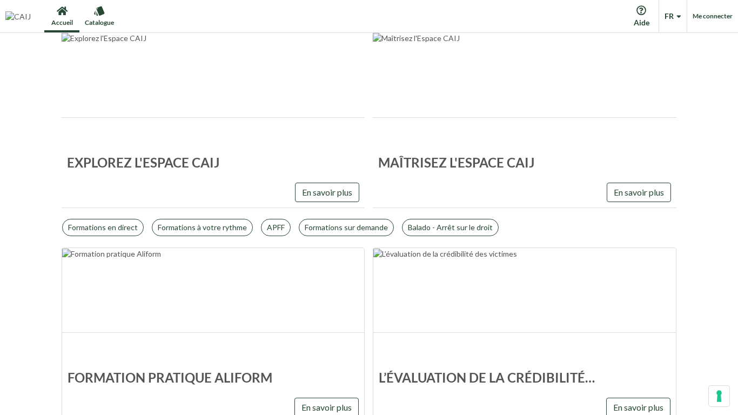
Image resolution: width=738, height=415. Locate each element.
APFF (276, 227)
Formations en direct (103, 227)
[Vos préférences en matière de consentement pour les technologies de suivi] (719, 396)
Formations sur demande (346, 227)
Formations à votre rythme (202, 227)
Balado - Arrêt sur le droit (450, 227)
